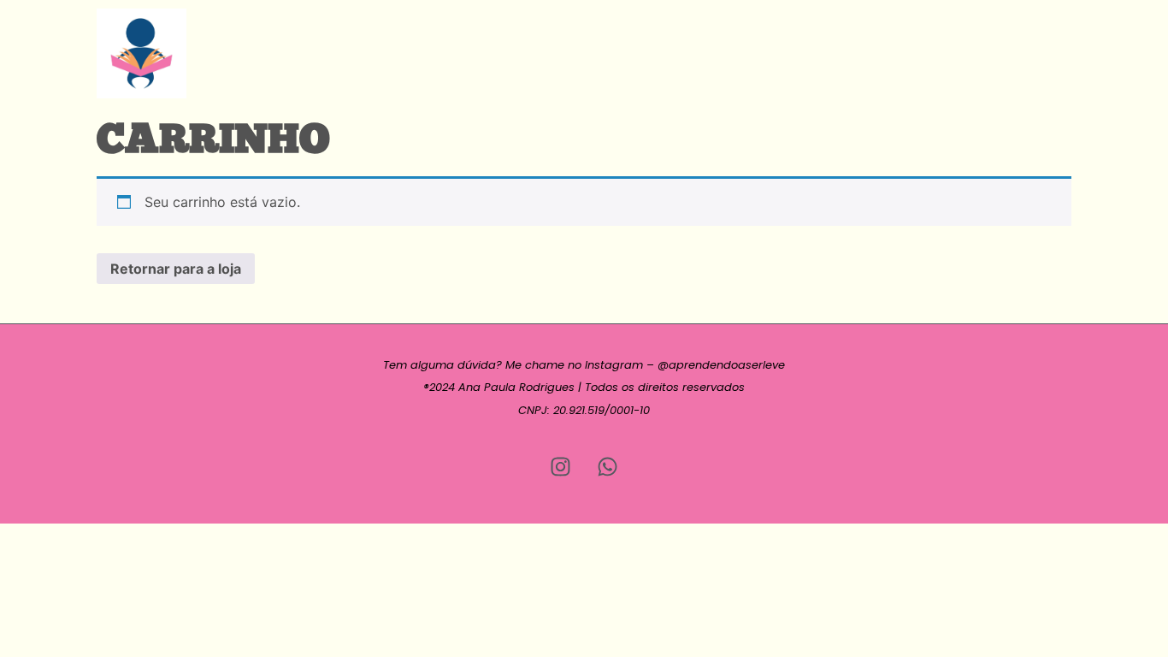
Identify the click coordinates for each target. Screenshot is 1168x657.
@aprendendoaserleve (721, 365)
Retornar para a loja (175, 268)
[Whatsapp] (608, 466)
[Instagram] (561, 466)
